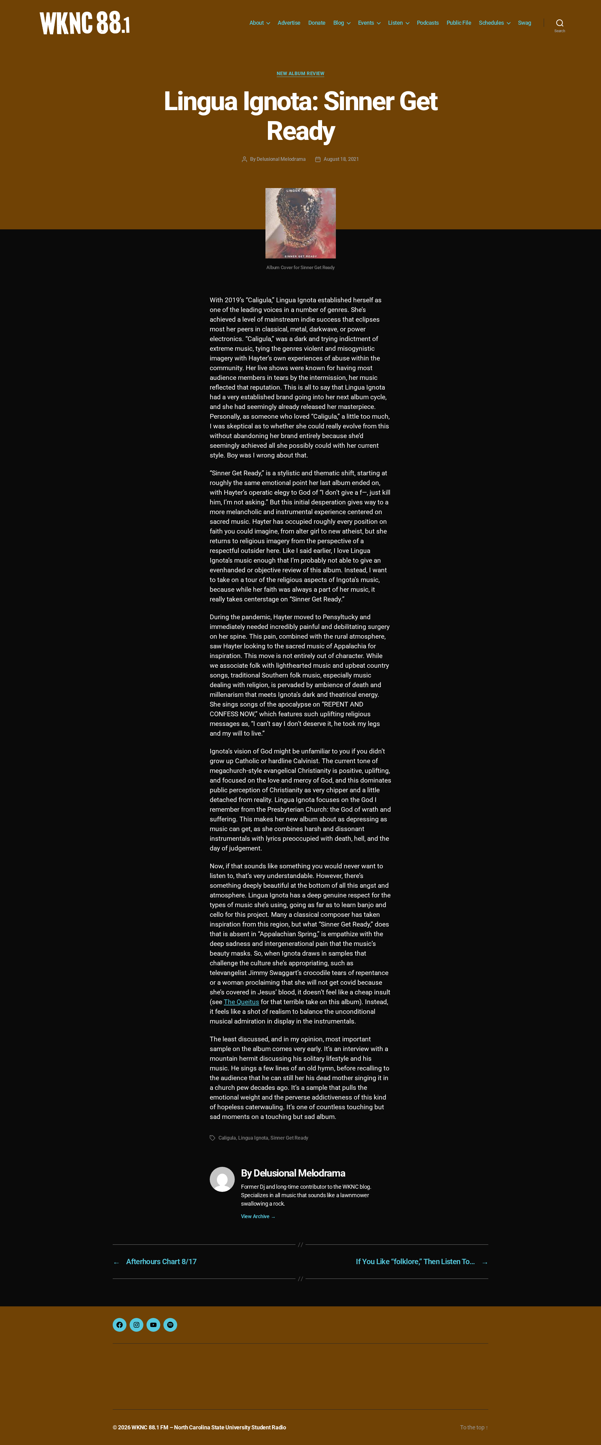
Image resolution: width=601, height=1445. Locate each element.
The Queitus (241, 1002)
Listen (395, 22)
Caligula (227, 1138)
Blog (338, 22)
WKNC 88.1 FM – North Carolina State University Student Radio (208, 1427)
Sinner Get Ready (289, 1138)
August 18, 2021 (341, 159)
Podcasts (428, 22)
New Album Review (301, 73)
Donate (317, 22)
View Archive (258, 1216)
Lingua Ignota (253, 1138)
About (256, 22)
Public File (459, 22)
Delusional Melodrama (281, 159)
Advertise (289, 22)
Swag (524, 22)
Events (366, 22)
